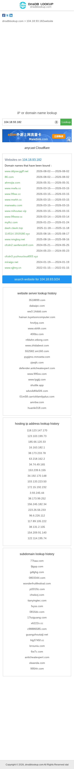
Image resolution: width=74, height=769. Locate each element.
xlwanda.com (37, 662)
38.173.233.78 (37, 453)
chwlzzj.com (37, 594)
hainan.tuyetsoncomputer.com (37, 317)
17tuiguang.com (37, 617)
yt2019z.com (37, 589)
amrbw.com (37, 402)
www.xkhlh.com (37, 328)
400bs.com (37, 334)
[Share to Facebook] (3, 15)
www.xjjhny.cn (13, 267)
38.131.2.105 (37, 526)
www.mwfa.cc (13, 188)
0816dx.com (37, 611)
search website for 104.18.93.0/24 (37, 279)
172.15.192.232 (37, 487)
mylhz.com (11, 222)
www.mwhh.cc (13, 199)
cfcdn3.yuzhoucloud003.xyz (21, 256)
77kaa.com (37, 560)
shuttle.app (37, 385)
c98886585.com (37, 628)
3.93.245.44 (37, 492)
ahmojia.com (12, 182)
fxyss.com (37, 606)
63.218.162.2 (37, 458)
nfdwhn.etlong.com (37, 339)
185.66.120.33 (37, 441)
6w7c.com (37, 651)
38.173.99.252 (37, 498)
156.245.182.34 (37, 504)
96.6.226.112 (37, 515)
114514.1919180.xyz (17, 233)
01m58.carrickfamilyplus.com (37, 396)
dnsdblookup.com (13, 21)
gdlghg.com (37, 572)
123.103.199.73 (37, 436)
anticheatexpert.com (37, 657)
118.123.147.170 (37, 430)
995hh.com (37, 668)
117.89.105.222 (37, 521)
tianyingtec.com (37, 600)
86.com (9, 176)
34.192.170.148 (37, 475)
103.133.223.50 (37, 481)
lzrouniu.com (37, 645)
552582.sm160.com (37, 351)
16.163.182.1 (37, 447)
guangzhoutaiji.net (37, 634)
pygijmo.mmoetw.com (37, 356)
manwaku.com (13, 205)
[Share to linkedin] (11, 15)
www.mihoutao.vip (15, 210)
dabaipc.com (37, 305)
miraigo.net (11, 262)
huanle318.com (37, 407)
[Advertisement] (37, 69)
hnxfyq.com (37, 322)
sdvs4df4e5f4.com (37, 390)
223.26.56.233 (37, 509)
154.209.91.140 (37, 532)
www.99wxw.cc (13, 216)
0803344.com (37, 577)
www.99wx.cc (13, 193)
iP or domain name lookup (37, 113)
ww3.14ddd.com (37, 311)
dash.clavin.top (14, 227)
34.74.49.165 (37, 464)
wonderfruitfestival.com (37, 583)
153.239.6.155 (37, 470)
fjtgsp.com (37, 566)
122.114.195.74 (37, 538)
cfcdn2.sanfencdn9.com (19, 244)
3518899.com (37, 300)
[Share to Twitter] (7, 15)
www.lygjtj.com (37, 379)
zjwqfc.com (37, 362)
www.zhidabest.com (37, 345)
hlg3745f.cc (37, 640)
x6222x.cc (37, 623)
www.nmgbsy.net (15, 239)
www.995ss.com (37, 373)
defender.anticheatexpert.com (37, 368)
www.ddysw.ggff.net (16, 171)
